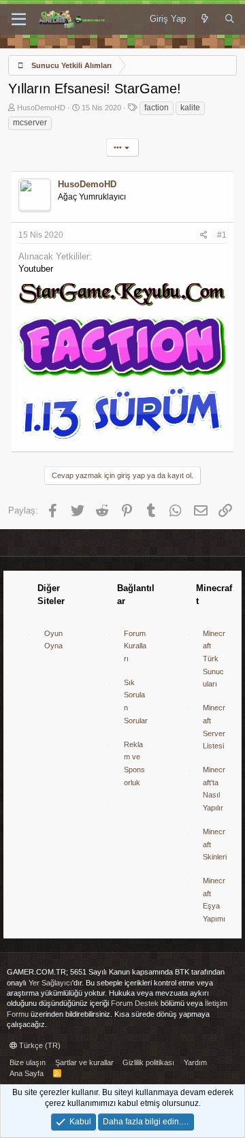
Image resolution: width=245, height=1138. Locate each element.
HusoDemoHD (41, 108)
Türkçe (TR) (39, 1045)
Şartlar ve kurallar (84, 1062)
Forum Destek (135, 1003)
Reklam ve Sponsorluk (134, 763)
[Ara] (229, 19)
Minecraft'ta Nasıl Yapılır (214, 788)
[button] (19, 20)
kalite (190, 107)
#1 (222, 235)
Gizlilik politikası (148, 1062)
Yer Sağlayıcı (50, 983)
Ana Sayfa (27, 1073)
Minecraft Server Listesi (214, 727)
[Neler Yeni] (205, 19)
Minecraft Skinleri (215, 844)
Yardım (195, 1062)
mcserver (30, 122)
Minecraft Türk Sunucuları (214, 659)
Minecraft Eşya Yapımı (214, 899)
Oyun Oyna (53, 639)
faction (156, 107)
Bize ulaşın (28, 1062)
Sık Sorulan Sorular (136, 701)
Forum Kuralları (135, 646)
